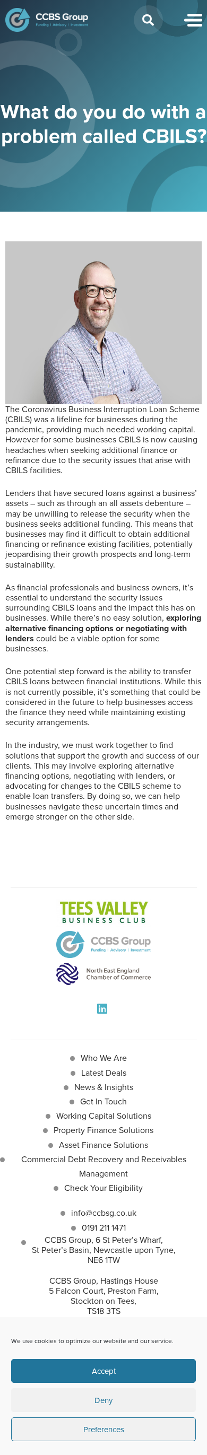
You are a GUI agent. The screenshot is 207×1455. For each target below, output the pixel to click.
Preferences (103, 1429)
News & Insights (103, 1087)
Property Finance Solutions (103, 1130)
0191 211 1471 (104, 1228)
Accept (104, 1371)
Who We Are (104, 1058)
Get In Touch (103, 1101)
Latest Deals (103, 1073)
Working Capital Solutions (103, 1116)
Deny (103, 1400)
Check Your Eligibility (103, 1188)
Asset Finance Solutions (103, 1145)
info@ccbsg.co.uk (103, 1213)
